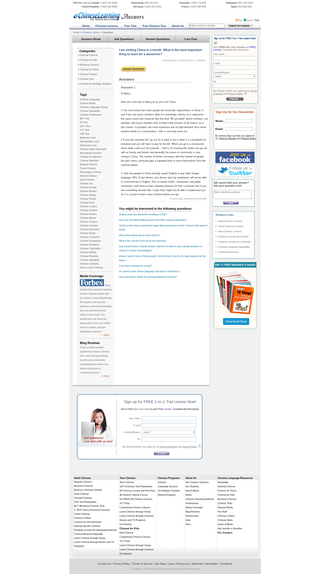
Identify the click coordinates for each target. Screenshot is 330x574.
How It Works (192, 490)
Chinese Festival (88, 210)
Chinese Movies (88, 191)
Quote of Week (225, 524)
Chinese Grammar (89, 244)
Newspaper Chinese (90, 172)
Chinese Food (87, 202)
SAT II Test (85, 126)
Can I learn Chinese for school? (135, 266)
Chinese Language (90, 99)
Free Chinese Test (154, 25)
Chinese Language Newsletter (234, 247)
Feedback (226, 563)
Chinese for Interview (91, 156)
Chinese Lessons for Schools (233, 236)
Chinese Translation (90, 248)
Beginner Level (88, 137)
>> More (105, 335)
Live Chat (191, 38)
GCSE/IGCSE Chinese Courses (136, 499)
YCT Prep (125, 503)
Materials (197, 563)
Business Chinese (89, 64)
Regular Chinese (83, 482)
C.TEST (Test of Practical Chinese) (92, 510)
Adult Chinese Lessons (230, 221)
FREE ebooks (164, 409)
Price (188, 524)
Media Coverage (194, 507)
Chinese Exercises (89, 229)
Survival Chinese (83, 498)
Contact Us (104, 563)
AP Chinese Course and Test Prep (137, 490)
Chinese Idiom (225, 520)
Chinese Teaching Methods (199, 499)
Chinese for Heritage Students (95, 84)
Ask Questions (124, 38)
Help (256, 20)
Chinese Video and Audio (93, 149)
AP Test (84, 122)
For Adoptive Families (169, 490)
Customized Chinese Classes (135, 507)
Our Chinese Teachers (197, 482)
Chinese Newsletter (90, 111)
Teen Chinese (127, 478)
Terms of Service (227, 138)
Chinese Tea (86, 183)
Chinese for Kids (88, 60)
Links (171, 563)
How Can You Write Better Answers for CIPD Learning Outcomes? (153, 220)
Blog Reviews (192, 511)
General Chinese (89, 55)
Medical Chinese (88, 164)
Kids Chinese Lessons (230, 231)
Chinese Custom (88, 221)
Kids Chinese (126, 532)
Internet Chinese (88, 176)
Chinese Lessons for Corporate (234, 241)
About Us (178, 25)
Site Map (160, 563)
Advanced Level (88, 145)
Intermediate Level (89, 141)
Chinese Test (87, 79)
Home (86, 25)
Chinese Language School (94, 107)
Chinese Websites (89, 160)
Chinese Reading (89, 256)
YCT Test (84, 130)
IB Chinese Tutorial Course (134, 495)
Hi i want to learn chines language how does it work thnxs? (149, 271)
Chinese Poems (88, 199)
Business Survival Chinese (88, 490)
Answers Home (91, 32)
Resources (182, 563)
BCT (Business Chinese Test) (89, 506)
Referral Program (167, 495)
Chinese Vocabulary (90, 241)
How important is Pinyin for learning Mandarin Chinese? (148, 277)
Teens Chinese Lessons (230, 226)
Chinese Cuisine (88, 206)
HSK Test (84, 134)
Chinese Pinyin (88, 233)
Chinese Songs (88, 195)
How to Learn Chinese (91, 267)
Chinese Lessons (106, 25)
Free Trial (130, 25)
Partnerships (192, 516)
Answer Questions (158, 38)
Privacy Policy (236, 93)
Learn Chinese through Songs (89, 538)
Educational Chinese (91, 153)
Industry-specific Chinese (87, 526)
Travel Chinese (88, 168)
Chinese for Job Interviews (88, 522)
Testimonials (191, 503)
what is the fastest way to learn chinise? (139, 235)
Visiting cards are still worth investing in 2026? (143, 214)
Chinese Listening (89, 263)
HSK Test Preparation (85, 502)
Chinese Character (89, 237)
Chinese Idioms (88, 218)
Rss (241, 20)
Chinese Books (88, 103)
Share (250, 20)
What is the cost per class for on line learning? (143, 241)
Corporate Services (168, 486)
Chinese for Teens (89, 69)
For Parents (126, 524)
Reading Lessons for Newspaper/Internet (95, 530)
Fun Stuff (222, 511)
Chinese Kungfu (88, 187)
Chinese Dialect (88, 214)
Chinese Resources (228, 252)
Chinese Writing (88, 252)
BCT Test (84, 118)
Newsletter (223, 482)
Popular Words (225, 507)
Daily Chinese (87, 179)
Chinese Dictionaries (91, 114)
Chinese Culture (88, 74)
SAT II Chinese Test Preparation (136, 486)
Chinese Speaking (89, 260)
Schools (162, 482)
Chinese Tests (225, 503)
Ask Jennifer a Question (230, 528)
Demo (188, 495)
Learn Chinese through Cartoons (137, 549)
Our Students (192, 486)
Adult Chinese (82, 478)
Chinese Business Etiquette (88, 534)
